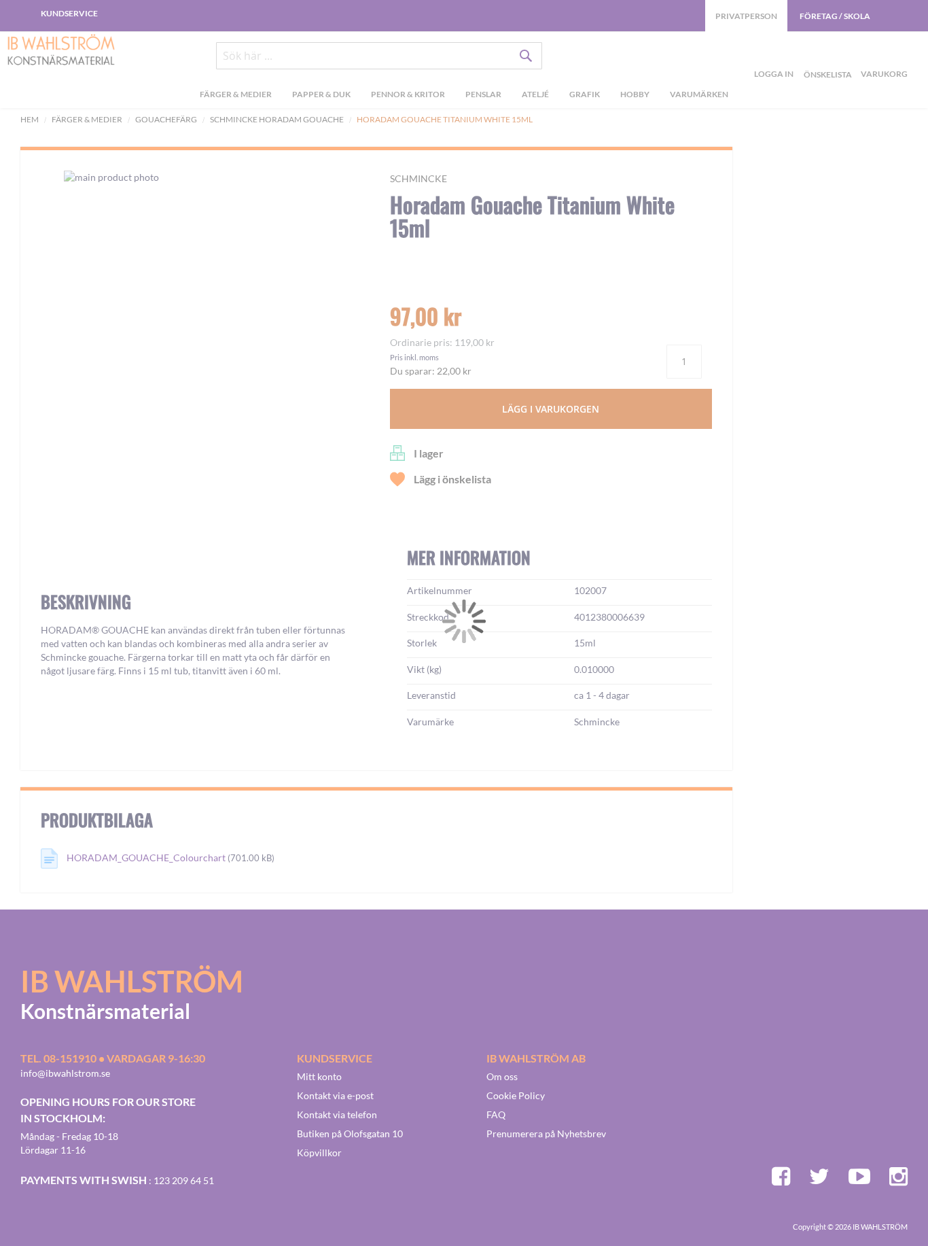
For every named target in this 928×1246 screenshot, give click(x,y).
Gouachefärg (166, 119)
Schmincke (418, 178)
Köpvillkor (319, 1152)
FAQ (495, 1114)
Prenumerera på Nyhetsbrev (546, 1133)
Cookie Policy (515, 1095)
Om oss (502, 1076)
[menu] (464, 96)
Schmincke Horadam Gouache (277, 119)
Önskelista (826, 58)
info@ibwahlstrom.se (65, 1073)
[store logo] (61, 51)
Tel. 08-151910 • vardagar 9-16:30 (112, 1058)
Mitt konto (319, 1076)
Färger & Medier (87, 119)
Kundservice (69, 13)
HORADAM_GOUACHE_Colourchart (146, 857)
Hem (29, 119)
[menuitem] (236, 96)
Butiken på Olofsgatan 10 (350, 1133)
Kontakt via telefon (337, 1114)
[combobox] (379, 55)
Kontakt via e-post (335, 1095)
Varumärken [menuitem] (699, 94)
